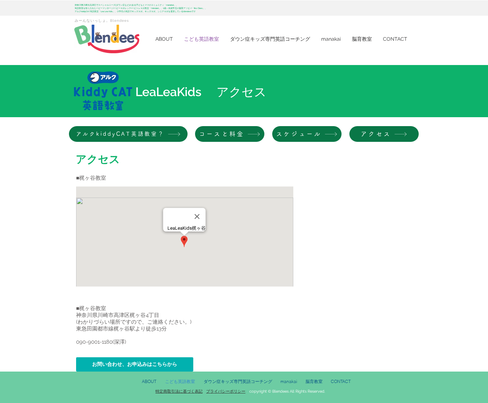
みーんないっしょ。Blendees (102, 21)
